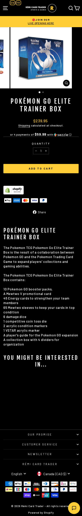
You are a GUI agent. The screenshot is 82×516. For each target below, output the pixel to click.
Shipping (24, 125)
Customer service (40, 444)
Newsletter (40, 454)
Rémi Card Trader (40, 464)
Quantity (41, 143)
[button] (41, 134)
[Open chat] (74, 508)
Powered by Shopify (41, 512)
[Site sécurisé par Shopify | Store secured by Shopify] (41, 190)
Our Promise (40, 434)
